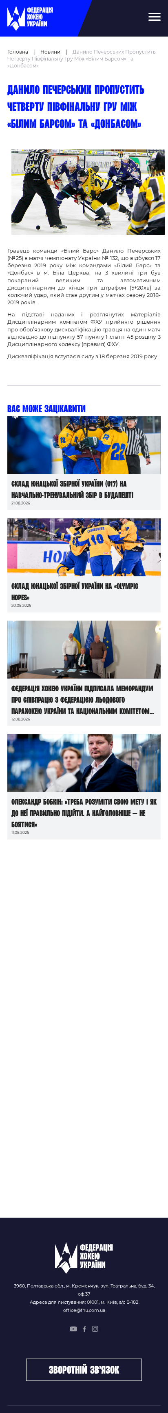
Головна (17, 52)
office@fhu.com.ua (84, 1310)
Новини (50, 52)
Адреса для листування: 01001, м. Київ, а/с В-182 (84, 1302)
